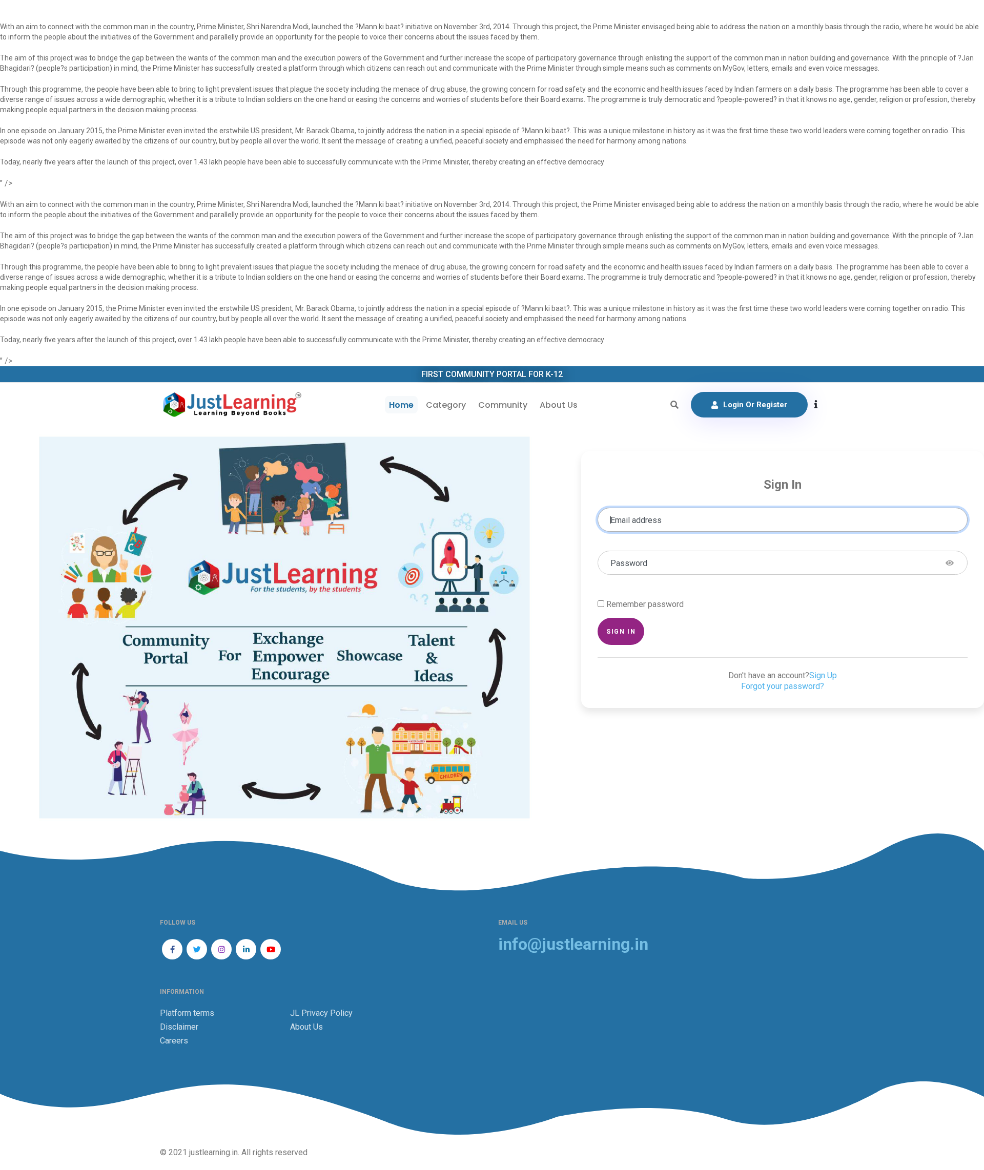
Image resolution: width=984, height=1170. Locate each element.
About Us (559, 405)
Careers (174, 1041)
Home (401, 405)
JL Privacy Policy (321, 1013)
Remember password (645, 604)
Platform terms (187, 1013)
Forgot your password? (782, 686)
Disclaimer (179, 1027)
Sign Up (823, 675)
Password (628, 563)
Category (446, 405)
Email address (636, 520)
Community (502, 405)
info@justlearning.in (573, 944)
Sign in (621, 631)
